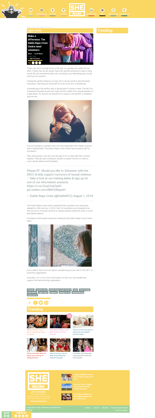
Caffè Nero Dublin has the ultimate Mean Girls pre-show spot (83, 396)
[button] (8, 416)
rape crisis (43, 292)
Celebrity (52, 14)
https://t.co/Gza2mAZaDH (44, 186)
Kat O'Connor (35, 58)
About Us (87, 408)
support (53, 292)
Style (31, 14)
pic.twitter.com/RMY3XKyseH (46, 190)
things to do (65, 292)
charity (31, 290)
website (39, 277)
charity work (41, 290)
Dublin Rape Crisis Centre (60, 290)
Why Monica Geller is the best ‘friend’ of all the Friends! (59, 332)
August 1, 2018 (83, 196)
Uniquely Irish (124, 14)
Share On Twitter (36, 62)
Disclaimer (105, 408)
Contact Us (96, 408)
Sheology (29, 410)
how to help (84, 290)
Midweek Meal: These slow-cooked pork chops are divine (36, 332)
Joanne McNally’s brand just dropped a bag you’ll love (83, 377)
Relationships (91, 14)
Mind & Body (113, 14)
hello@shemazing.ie (38, 401)
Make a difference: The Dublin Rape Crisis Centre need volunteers (38, 43)
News (102, 14)
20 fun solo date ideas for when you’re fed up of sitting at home (36, 355)
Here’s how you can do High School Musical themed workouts (58, 355)
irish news (32, 292)
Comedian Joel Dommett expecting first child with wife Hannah (82, 355)
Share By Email (39, 62)
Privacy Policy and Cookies (119, 408)
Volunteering (77, 292)
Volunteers (32, 295)
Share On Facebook (33, 62)
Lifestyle (63, 14)
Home (28, 27)
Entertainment (41, 14)
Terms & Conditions (121, 410)
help (75, 290)
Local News (38, 54)
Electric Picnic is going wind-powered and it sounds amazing (83, 386)
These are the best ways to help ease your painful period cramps (83, 332)
